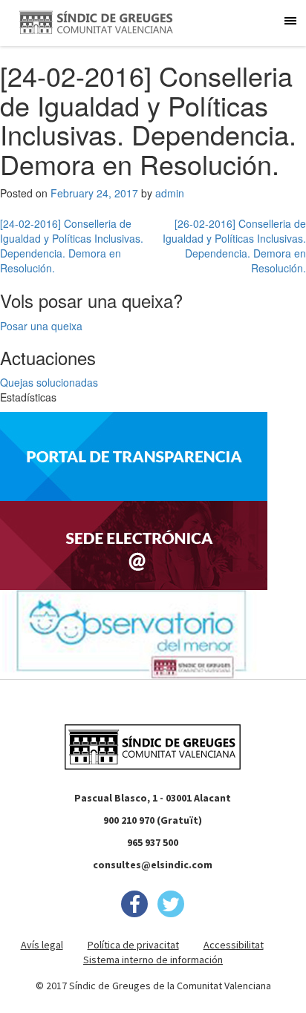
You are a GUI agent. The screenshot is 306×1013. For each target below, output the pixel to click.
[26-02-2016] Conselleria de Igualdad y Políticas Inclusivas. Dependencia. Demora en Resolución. (234, 245)
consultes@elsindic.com (152, 864)
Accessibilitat (234, 944)
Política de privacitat (133, 944)
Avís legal (42, 944)
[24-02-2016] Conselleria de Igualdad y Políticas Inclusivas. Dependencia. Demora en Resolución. (71, 245)
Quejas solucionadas (49, 382)
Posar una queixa (41, 325)
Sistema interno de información (153, 959)
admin (169, 193)
